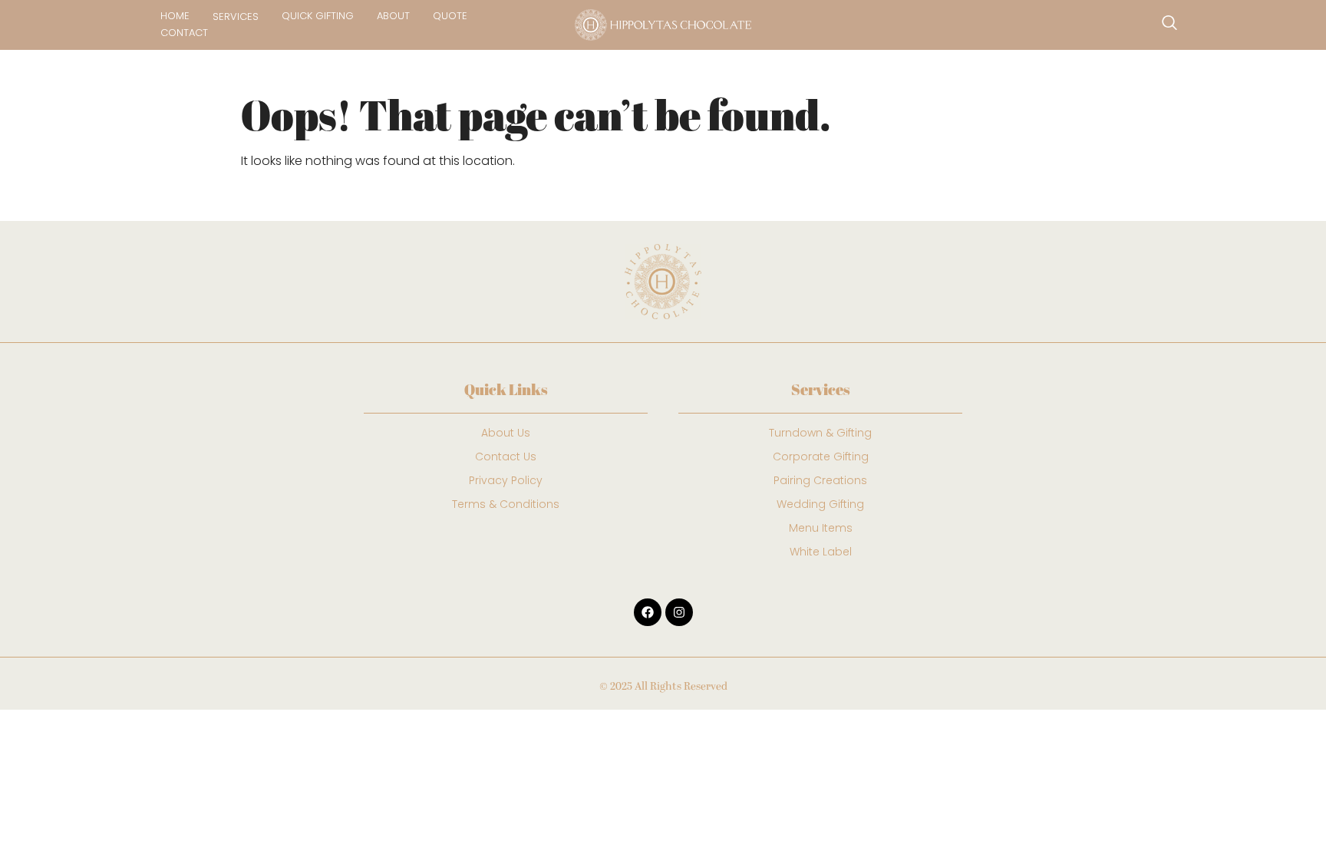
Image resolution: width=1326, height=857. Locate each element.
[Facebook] (647, 612)
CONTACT (184, 32)
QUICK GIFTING (318, 15)
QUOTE (450, 15)
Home (175, 15)
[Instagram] (679, 612)
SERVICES (236, 16)
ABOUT (393, 15)
